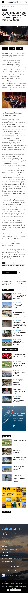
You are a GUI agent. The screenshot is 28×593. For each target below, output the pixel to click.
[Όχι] (26, 586)
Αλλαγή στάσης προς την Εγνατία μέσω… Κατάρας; (18, 468)
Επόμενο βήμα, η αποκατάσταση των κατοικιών (18, 342)
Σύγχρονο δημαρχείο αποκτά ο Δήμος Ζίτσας (19, 305)
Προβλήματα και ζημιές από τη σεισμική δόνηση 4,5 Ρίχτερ (19, 334)
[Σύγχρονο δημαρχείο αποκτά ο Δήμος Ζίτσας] (7, 305)
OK (8, 590)
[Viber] (21, 48)
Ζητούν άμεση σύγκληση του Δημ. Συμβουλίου (18, 400)
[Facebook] (3, 48)
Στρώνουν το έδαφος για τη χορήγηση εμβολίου (19, 365)
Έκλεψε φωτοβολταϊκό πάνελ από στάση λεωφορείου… (19, 296)
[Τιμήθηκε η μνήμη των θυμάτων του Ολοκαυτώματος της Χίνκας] (7, 313)
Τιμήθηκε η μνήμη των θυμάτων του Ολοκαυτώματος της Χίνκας (19, 315)
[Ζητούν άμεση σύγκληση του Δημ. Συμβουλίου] (7, 399)
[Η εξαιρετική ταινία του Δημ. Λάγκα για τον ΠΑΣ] (7, 356)
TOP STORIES (16, 330)
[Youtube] (19, 571)
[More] (19, 272)
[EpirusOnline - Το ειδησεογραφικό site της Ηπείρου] (14, 2)
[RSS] (12, 571)
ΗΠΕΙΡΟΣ (13, 6)
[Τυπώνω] (17, 48)
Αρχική (3, 6)
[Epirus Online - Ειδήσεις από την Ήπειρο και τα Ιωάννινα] (14, 529)
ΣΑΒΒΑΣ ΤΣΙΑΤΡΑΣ (20, 265)
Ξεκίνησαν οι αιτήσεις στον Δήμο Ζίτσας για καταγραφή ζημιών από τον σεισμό (19, 325)
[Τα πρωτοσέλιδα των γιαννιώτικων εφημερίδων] (7, 382)
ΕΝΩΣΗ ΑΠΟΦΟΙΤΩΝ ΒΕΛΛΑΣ (8, 265)
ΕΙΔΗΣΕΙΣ (8, 6)
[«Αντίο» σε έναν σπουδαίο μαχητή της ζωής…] (7, 391)
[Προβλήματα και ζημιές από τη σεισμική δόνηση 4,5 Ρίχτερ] (7, 333)
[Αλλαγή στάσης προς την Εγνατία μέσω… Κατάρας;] (7, 469)
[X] (6, 48)
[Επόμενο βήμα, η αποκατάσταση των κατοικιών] (7, 342)
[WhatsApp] (10, 48)
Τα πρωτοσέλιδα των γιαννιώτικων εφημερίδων (19, 382)
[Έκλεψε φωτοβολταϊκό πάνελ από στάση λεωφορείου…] (7, 296)
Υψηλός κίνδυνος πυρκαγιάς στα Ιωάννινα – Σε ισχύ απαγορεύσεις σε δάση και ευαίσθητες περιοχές (19, 478)
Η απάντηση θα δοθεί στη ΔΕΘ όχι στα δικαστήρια (19, 374)
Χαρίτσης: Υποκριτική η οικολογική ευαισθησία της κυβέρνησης (7, 283)
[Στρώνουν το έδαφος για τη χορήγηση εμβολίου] (7, 364)
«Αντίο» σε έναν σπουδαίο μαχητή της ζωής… (19, 391)
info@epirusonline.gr (9, 538)
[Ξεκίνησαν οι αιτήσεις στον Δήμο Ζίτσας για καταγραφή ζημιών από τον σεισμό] (7, 323)
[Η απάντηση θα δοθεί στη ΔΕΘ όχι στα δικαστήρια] (7, 373)
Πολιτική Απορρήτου (16, 590)
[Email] (13, 48)
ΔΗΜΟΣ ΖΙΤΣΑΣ (9, 263)
